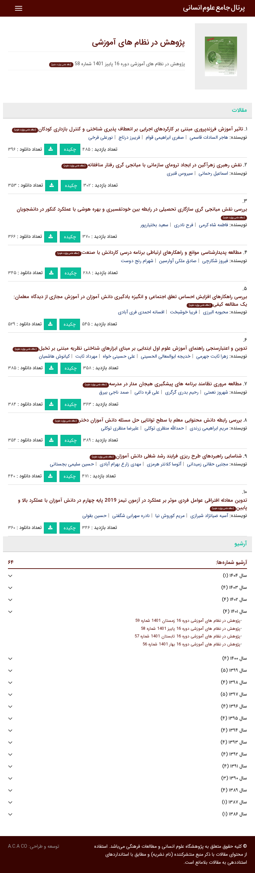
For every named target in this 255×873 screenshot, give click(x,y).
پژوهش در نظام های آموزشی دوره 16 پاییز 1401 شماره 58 (190, 628)
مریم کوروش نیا (170, 515)
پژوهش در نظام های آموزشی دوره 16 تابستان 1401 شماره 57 (187, 636)
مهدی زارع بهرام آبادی (120, 464)
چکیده (70, 149)
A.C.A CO (17, 846)
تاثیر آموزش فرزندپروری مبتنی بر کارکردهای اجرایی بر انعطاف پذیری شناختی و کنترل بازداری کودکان (128, 129)
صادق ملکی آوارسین (178, 260)
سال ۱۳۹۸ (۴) (234, 682)
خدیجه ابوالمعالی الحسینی (166, 356)
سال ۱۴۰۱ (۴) (235, 611)
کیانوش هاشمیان (54, 356)
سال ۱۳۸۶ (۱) (234, 814)
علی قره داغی (146, 392)
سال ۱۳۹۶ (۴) (234, 706)
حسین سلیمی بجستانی (72, 464)
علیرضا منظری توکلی (120, 428)
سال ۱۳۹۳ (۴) (233, 742)
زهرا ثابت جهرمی (212, 356)
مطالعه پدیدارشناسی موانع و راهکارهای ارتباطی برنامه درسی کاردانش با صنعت (149, 253)
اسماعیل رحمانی (213, 173)
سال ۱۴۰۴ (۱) (235, 575)
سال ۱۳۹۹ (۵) (234, 670)
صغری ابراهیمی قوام (165, 137)
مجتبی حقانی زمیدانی (207, 464)
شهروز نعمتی (216, 392)
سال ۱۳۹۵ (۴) (233, 718)
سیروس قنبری (180, 173)
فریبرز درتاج (129, 137)
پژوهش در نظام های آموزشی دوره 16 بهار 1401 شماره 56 (191, 644)
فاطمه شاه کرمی (213, 225)
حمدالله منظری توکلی (164, 428)
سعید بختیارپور (154, 225)
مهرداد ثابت (86, 356)
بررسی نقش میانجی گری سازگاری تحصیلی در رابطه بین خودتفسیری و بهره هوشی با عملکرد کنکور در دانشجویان (132, 212)
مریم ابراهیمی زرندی (209, 428)
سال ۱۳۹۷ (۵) (233, 694)
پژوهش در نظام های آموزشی (138, 42)
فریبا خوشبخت (183, 312)
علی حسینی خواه (119, 356)
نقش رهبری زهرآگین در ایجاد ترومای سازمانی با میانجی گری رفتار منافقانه (153, 165)
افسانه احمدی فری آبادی (141, 312)
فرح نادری (183, 225)
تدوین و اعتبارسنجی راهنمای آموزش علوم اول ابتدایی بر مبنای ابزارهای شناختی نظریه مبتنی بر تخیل (131, 348)
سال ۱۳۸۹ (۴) (234, 790)
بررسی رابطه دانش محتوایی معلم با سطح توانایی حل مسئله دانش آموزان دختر (148, 420)
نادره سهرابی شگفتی (131, 515)
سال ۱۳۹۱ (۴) (234, 766)
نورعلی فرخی (100, 137)
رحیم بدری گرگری (182, 392)
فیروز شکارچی (215, 260)
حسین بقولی (94, 515)
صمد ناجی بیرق (114, 392)
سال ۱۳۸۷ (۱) (234, 802)
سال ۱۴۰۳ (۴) (234, 587)
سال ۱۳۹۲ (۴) (234, 754)
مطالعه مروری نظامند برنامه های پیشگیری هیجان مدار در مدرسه (163, 384)
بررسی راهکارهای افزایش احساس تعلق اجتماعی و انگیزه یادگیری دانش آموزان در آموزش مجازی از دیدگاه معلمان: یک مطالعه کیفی (130, 300)
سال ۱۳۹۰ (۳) (234, 778)
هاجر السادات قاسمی (209, 137)
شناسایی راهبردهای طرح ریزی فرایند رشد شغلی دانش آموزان (167, 456)
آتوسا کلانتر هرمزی (164, 464)
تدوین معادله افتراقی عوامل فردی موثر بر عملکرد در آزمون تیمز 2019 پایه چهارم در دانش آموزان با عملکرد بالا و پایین (132, 504)
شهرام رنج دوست (137, 260)
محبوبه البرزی (215, 312)
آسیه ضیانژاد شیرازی (209, 515)
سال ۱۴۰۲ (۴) (234, 599)
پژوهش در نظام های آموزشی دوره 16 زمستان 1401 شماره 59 (187, 620)
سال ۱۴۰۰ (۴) (234, 658)
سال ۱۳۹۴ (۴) (234, 730)
